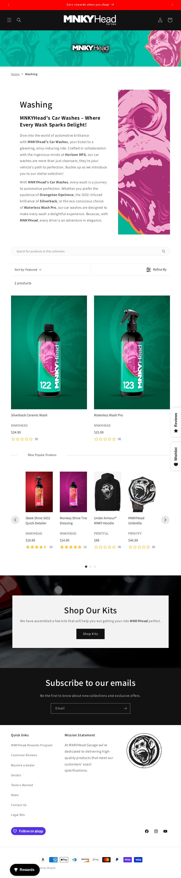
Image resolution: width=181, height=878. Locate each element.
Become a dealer (23, 765)
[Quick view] (82, 404)
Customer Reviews (24, 755)
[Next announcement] (172, 5)
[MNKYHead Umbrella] (141, 492)
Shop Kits (90, 634)
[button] (9, 20)
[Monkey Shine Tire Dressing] (73, 492)
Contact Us (19, 805)
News (15, 795)
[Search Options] (165, 251)
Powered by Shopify (44, 867)
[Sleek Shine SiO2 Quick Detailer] (39, 492)
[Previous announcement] (8, 5)
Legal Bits (18, 815)
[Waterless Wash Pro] (132, 352)
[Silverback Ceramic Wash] (49, 352)
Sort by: (26, 270)
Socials (16, 775)
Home (15, 74)
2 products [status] (23, 283)
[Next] (165, 520)
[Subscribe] (125, 708)
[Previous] (15, 520)
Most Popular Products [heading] (42, 455)
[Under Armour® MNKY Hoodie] (107, 492)
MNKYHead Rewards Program (32, 745)
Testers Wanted (22, 785)
